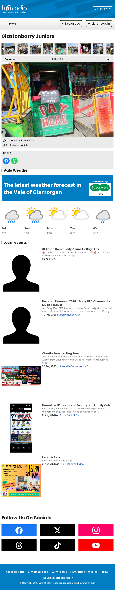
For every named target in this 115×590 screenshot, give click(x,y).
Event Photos (59, 571)
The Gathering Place (71, 464)
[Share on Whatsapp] (14, 161)
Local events (15, 242)
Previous (8, 59)
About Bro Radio (15, 571)
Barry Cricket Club (70, 415)
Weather (93, 571)
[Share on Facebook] (6, 161)
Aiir (93, 582)
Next (106, 59)
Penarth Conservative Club (76, 366)
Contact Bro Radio (38, 571)
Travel (105, 571)
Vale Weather (16, 170)
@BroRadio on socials (10, 48)
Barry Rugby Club (70, 314)
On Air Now (101, 8)
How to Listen (77, 571)
